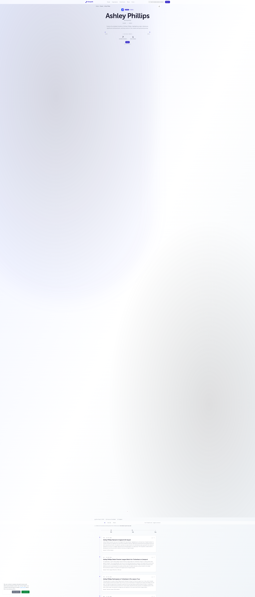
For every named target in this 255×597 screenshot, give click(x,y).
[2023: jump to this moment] (150, 32)
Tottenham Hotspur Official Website (113, 589)
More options (16, 591)
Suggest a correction (156, 522)
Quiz (108, 522)
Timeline (97, 522)
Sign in (167, 1)
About (114, 522)
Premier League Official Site (112, 569)
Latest (103, 522)
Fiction (133, 2)
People (108, 2)
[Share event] (152, 538)
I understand (25, 591)
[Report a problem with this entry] (154, 538)
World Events (122, 2)
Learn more (23, 587)
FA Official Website (110, 550)
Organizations (115, 2)
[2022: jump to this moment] (105, 32)
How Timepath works (148, 522)
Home (97, 6)
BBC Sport (119, 569)
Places (128, 2)
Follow (127, 42)
